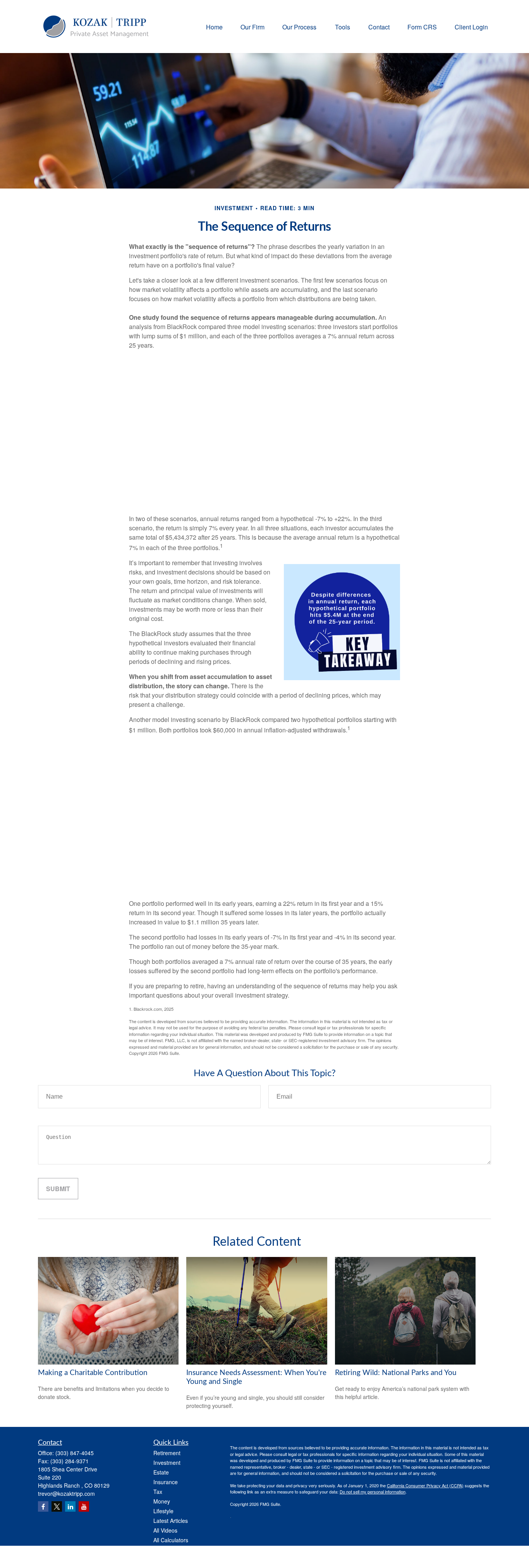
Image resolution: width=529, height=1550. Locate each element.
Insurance (165, 1482)
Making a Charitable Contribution (93, 1373)
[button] (214, 26)
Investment (166, 1462)
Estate (161, 1472)
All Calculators (170, 1540)
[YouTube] (84, 1506)
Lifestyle (163, 1511)
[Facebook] (43, 1506)
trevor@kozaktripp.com (66, 1493)
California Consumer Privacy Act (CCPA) (425, 1485)
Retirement (166, 1453)
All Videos (165, 1530)
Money (161, 1501)
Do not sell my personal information (372, 1491)
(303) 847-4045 (74, 1453)
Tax (157, 1491)
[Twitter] (57, 1506)
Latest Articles (170, 1520)
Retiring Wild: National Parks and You (396, 1373)
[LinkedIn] (70, 1506)
